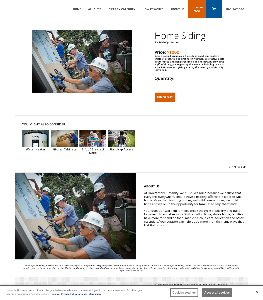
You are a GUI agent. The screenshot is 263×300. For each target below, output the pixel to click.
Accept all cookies (217, 292)
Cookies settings (184, 292)
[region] (131, 292)
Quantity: (164, 78)
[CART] (214, 9)
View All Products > (238, 166)
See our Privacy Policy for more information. (76, 293)
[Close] (257, 292)
